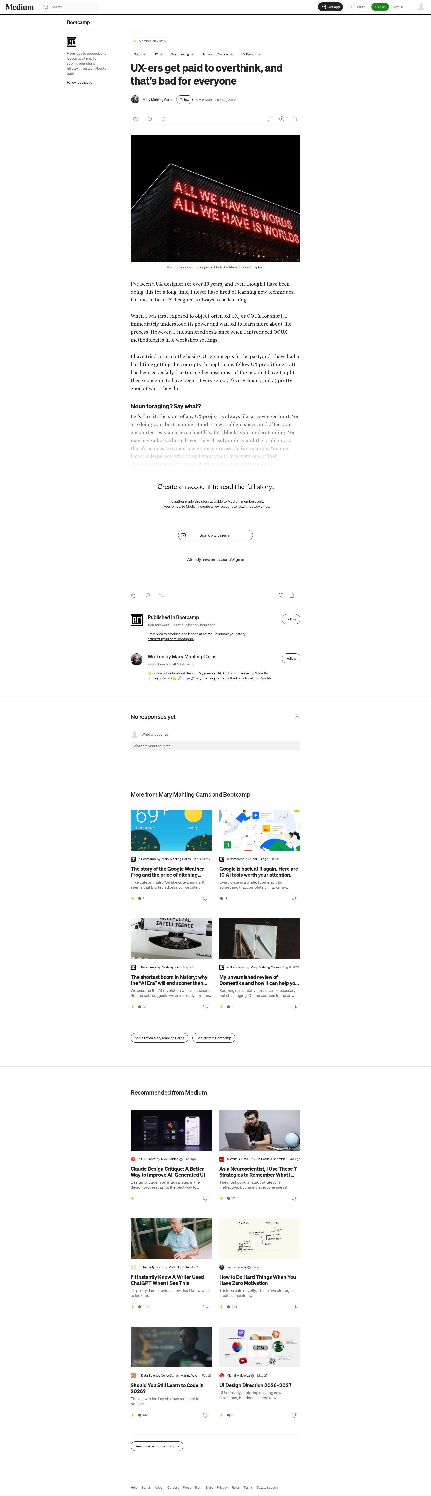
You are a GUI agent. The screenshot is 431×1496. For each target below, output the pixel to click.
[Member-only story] (133, 898)
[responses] (150, 119)
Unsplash (257, 267)
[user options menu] (421, 6)
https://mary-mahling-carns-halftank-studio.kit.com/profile (227, 678)
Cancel (270, 750)
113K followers (158, 625)
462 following (183, 664)
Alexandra (236, 267)
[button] (140, 54)
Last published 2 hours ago (195, 625)
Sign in (398, 7)
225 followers (158, 664)
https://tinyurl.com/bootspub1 (171, 639)
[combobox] (76, 7)
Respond (287, 750)
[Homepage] (20, 7)
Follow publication (80, 82)
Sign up (380, 7)
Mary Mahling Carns (158, 99)
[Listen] (281, 119)
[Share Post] (294, 119)
